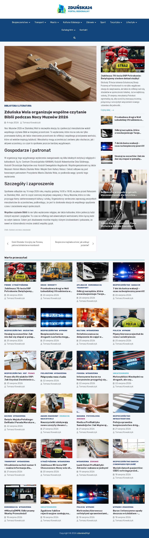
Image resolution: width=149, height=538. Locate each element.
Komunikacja (95, 285)
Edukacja (65, 416)
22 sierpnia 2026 (51, 380)
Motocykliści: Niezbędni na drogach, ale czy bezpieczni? (128, 379)
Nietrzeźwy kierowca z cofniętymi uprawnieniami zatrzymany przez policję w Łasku (92, 515)
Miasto (53, 22)
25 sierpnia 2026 (15, 340)
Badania (81, 416)
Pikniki (7, 285)
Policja (117, 330)
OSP (25, 373)
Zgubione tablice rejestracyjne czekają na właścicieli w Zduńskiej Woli (56, 513)
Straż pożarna (20, 285)
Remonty (52, 285)
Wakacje (135, 285)
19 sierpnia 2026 (87, 471)
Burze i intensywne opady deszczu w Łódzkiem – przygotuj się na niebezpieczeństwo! (127, 515)
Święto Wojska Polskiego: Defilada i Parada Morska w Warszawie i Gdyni (19, 422)
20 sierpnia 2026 (51, 471)
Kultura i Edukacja (71, 22)
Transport (39, 22)
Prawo (31, 373)
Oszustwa (28, 330)
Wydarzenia (93, 330)
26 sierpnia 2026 (15, 295)
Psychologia (93, 416)
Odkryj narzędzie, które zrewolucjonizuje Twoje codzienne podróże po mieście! (127, 134)
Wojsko (8, 416)
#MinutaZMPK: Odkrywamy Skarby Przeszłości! (19, 512)
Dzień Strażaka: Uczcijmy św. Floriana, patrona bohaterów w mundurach (27, 243)
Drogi (43, 285)
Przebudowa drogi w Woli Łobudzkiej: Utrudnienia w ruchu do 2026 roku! (128, 120)
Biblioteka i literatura (17, 106)
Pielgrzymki (47, 373)
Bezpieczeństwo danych (125, 462)
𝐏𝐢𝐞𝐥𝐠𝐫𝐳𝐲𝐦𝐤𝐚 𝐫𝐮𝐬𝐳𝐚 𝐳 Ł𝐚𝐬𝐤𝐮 (53, 376)
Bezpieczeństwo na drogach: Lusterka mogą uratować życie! (54, 337)
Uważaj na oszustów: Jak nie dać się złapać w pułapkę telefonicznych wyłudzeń (130, 159)
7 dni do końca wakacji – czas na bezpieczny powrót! (129, 144)
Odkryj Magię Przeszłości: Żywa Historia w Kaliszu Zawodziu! (118, 224)
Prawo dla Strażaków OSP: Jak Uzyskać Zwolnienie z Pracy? (18, 379)
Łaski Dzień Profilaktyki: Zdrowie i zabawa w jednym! (92, 466)
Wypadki (63, 330)
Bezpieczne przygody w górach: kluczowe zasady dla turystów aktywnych (119, 195)
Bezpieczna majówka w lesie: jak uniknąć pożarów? (72, 243)
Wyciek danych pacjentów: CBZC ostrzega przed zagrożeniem (128, 471)
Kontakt (83, 30)
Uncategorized (121, 373)
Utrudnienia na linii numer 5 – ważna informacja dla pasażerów (20, 468)
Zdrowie (90, 22)
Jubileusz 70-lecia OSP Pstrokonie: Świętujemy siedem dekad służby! (121, 77)
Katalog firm (67, 30)
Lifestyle (130, 22)
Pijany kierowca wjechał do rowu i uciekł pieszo (128, 335)
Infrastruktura (121, 419)
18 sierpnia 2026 (123, 474)
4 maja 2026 (13, 122)
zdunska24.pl (83, 533)
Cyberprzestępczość (124, 464)
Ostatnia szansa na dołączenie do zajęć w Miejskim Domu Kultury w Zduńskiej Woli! (91, 338)
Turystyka (115, 22)
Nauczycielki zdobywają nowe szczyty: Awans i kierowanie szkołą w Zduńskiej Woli (54, 426)
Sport (103, 22)
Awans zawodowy (49, 416)
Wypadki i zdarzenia (123, 507)
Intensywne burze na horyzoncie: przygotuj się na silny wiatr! (91, 379)
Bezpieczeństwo (20, 22)
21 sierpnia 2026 (50, 429)
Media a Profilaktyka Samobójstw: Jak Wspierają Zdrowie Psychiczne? (92, 425)
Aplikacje (82, 285)
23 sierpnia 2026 (15, 383)
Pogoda (81, 373)
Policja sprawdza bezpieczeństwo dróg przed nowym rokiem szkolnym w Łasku (125, 426)
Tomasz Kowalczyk (32, 122)
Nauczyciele (47, 419)
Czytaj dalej (106, 110)
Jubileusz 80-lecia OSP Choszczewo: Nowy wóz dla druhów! (56, 468)
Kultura (81, 330)
